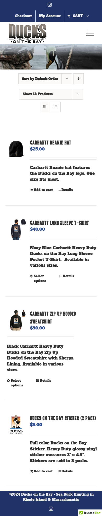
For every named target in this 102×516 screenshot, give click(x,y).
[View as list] (55, 107)
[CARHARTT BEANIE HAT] (15, 149)
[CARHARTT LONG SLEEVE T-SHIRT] (15, 229)
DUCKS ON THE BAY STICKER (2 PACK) (63, 418)
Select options (40, 278)
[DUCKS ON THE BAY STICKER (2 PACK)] (15, 424)
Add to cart (43, 190)
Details (67, 190)
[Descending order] (78, 78)
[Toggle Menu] (90, 33)
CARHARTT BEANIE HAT (50, 142)
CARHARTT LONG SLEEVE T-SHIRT (59, 222)
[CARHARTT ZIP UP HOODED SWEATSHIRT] (15, 320)
